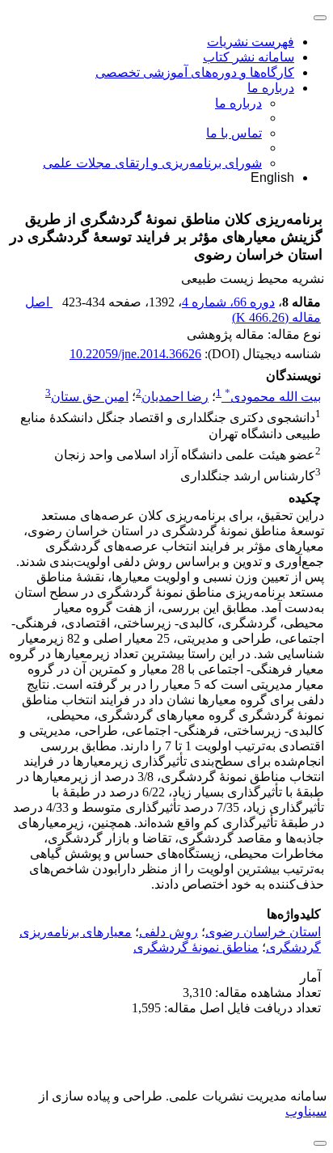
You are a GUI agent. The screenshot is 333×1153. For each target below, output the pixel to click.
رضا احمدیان (175, 396)
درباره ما (270, 88)
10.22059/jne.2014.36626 (135, 354)
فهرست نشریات (250, 42)
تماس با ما (234, 133)
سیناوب (306, 1111)
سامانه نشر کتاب (248, 57)
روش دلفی (168, 932)
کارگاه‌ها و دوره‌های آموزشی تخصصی (194, 72)
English (272, 177)
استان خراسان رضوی (263, 932)
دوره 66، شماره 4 (228, 302)
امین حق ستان (90, 396)
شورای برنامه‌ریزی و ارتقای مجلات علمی (152, 163)
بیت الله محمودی (273, 396)
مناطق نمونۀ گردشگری (196, 947)
